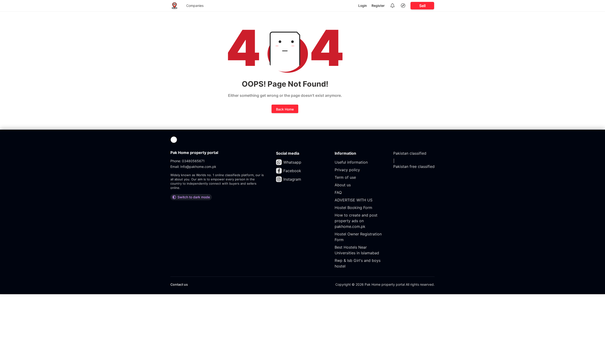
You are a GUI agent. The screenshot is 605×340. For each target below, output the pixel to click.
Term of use (345, 177)
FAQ (338, 192)
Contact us (179, 284)
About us (343, 185)
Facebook (292, 170)
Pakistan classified (409, 153)
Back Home (285, 109)
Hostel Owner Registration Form (358, 237)
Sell (422, 5)
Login (362, 6)
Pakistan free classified (414, 166)
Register (378, 6)
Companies (194, 6)
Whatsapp (292, 162)
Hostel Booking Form (353, 207)
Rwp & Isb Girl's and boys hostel (357, 263)
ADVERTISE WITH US (353, 200)
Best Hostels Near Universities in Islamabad (357, 250)
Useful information (351, 162)
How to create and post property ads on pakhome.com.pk (356, 221)
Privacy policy (347, 169)
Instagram (292, 179)
